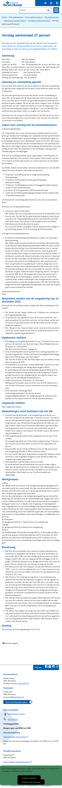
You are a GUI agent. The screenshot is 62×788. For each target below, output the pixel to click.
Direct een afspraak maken (16, 702)
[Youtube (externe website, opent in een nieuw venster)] (53, 666)
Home (4, 17)
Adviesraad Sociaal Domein (15, 20)
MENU (56, 10)
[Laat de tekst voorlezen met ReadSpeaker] (40, 1)
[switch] (45, 3)
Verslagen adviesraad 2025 (39, 20)
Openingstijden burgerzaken (14, 737)
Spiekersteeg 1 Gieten (14, 714)
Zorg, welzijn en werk (33, 17)
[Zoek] (48, 10)
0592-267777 (23, 683)
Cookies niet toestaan (31, 782)
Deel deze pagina (11, 643)
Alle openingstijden (11, 732)
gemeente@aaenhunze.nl (13, 697)
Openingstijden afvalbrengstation (16, 762)
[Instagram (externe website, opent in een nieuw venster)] (57, 666)
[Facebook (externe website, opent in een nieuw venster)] (46, 666)
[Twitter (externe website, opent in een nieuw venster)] (49, 666)
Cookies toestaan (29, 778)
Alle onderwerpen (16, 17)
